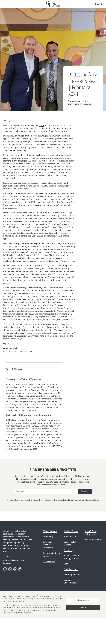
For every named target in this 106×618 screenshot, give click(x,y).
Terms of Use (29, 612)
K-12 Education (71, 536)
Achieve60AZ (64, 224)
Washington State (72, 574)
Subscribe (84, 491)
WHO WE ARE (50, 530)
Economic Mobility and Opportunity (72, 557)
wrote (41, 125)
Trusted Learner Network (19, 314)
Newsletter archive (93, 539)
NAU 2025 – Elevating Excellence (55, 202)
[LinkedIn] (15, 569)
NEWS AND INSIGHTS (90, 532)
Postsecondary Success (70, 543)
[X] (10, 569)
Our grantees (49, 561)
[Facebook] (5, 569)
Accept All (83, 607)
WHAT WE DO (71, 530)
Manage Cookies (83, 600)
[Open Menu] (4, 4)
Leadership (48, 536)
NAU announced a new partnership (28, 212)
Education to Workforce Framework (48, 545)
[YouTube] (20, 569)
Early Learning (71, 569)
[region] (53, 604)
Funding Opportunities (70, 581)
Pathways (68, 550)
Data (66, 564)
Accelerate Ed (9, 261)
